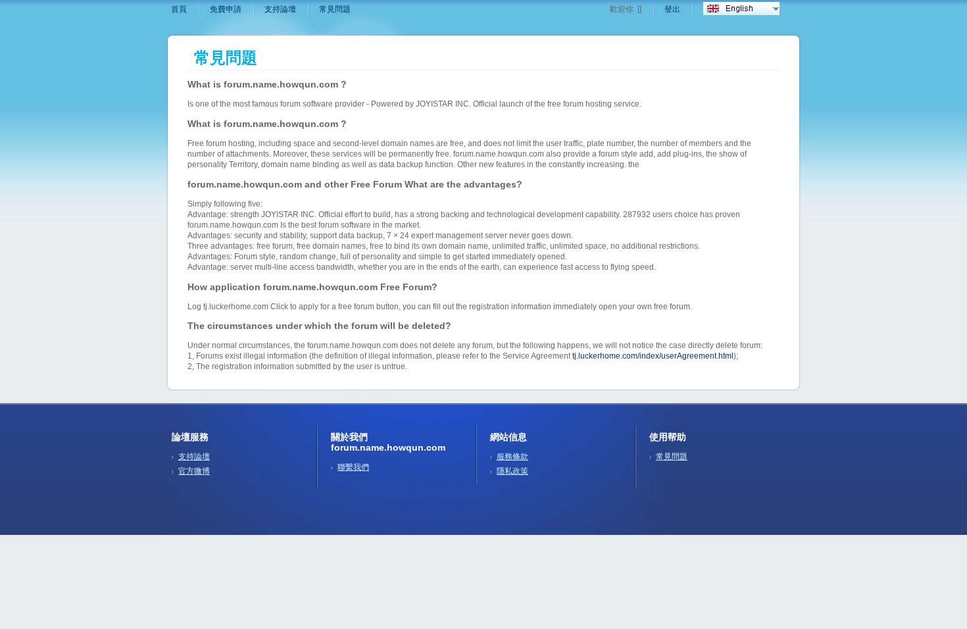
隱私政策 (512, 471)
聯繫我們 (353, 467)
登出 (672, 9)
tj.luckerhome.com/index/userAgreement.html (652, 356)
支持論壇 (280, 9)
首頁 (179, 9)
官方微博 (194, 471)
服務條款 (512, 456)
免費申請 (225, 9)
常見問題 (335, 9)
